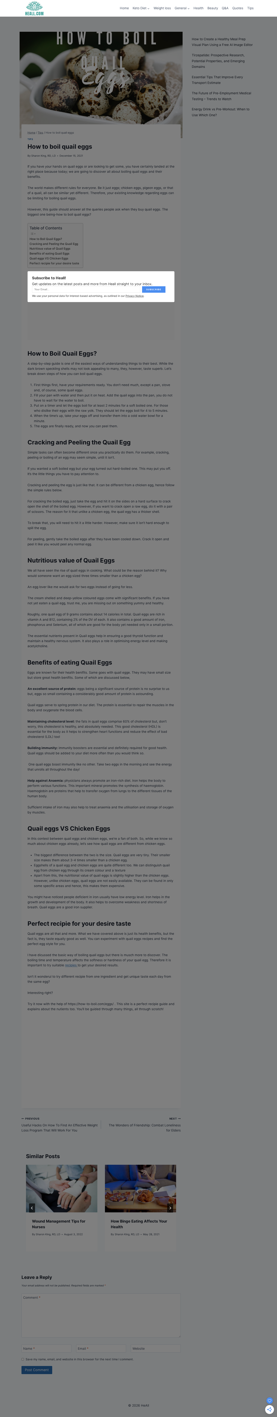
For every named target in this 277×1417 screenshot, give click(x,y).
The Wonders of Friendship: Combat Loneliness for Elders (145, 1124)
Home (124, 8)
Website (138, 1348)
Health (199, 8)
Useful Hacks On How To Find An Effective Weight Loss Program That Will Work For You (59, 1124)
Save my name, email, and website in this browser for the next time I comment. (80, 1359)
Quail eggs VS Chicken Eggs (49, 258)
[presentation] (61, 1188)
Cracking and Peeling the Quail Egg (54, 244)
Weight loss (162, 8)
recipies (71, 965)
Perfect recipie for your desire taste (54, 263)
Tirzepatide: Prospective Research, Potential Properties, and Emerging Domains (218, 61)
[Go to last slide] (32, 1208)
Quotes (237, 8)
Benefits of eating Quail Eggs (49, 253)
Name (29, 1348)
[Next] (170, 1208)
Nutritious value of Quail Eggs (50, 248)
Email (83, 1348)
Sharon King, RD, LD (43, 155)
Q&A (225, 8)
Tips (250, 8)
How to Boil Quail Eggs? (46, 239)
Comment (32, 1297)
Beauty (212, 8)
